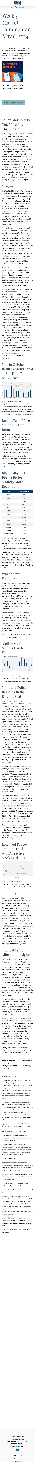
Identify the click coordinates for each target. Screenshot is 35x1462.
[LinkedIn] (17, 1450)
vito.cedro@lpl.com (17, 1447)
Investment (17, 1461)
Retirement (17, 1459)
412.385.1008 (20, 1436)
